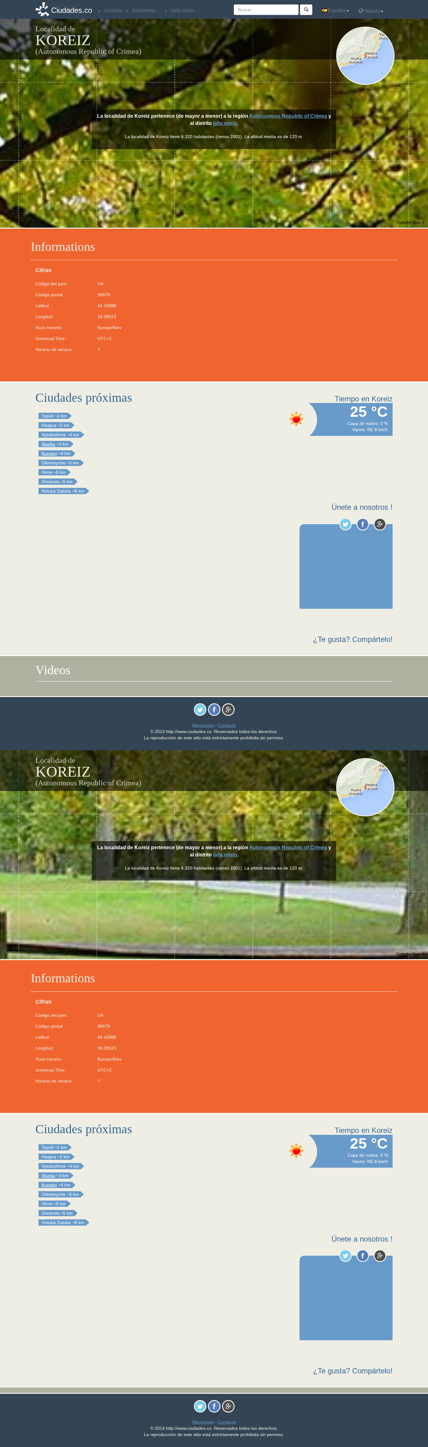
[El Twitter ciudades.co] (345, 524)
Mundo (371, 11)
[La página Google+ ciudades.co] (379, 524)
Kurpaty (49, 453)
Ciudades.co (71, 10)
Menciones (203, 725)
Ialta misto (225, 123)
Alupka (48, 444)
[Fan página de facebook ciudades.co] (362, 524)
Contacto (227, 725)
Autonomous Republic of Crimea (288, 116)
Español (336, 10)
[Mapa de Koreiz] (366, 56)
